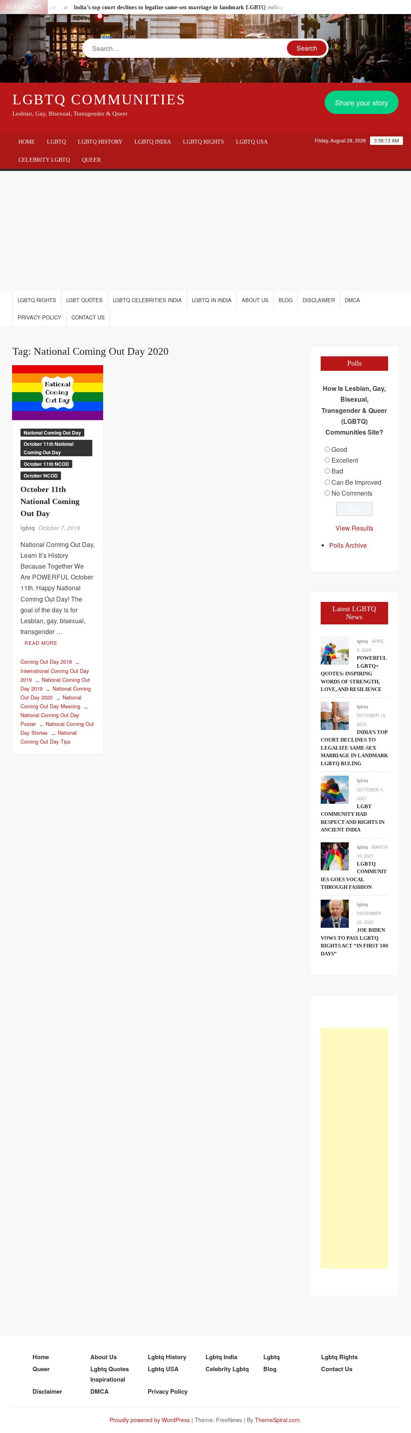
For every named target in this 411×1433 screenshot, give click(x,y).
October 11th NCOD (46, 464)
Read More (40, 642)
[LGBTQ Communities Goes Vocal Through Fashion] (335, 855)
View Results (354, 528)
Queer (91, 160)
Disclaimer (319, 300)
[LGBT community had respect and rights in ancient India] (335, 789)
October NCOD (41, 475)
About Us (255, 300)
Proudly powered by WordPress (150, 1420)
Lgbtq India (152, 142)
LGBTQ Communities (99, 99)
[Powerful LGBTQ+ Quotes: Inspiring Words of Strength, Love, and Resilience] (335, 649)
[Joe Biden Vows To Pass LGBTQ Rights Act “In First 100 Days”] (335, 912)
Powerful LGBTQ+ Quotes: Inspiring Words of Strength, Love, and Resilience (354, 673)
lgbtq (27, 528)
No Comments (352, 493)
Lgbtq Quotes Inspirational (109, 1374)
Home (26, 142)
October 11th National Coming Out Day (48, 447)
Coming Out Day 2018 (46, 661)
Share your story (361, 102)
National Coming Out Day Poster (49, 719)
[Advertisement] (205, 231)
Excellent (345, 460)
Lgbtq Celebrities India (147, 300)
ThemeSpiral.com (277, 1420)
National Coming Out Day (52, 432)
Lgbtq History (100, 142)
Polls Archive (348, 545)
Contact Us (88, 317)
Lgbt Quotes (84, 300)
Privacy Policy (39, 317)
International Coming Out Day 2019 (54, 675)
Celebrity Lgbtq (44, 160)
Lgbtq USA (252, 142)
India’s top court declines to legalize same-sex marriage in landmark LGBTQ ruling (163, 7)
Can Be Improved (356, 482)
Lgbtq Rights (203, 142)
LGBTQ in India (212, 300)
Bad (337, 471)
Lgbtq (56, 142)
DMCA (352, 300)
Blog (286, 300)
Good (339, 449)
